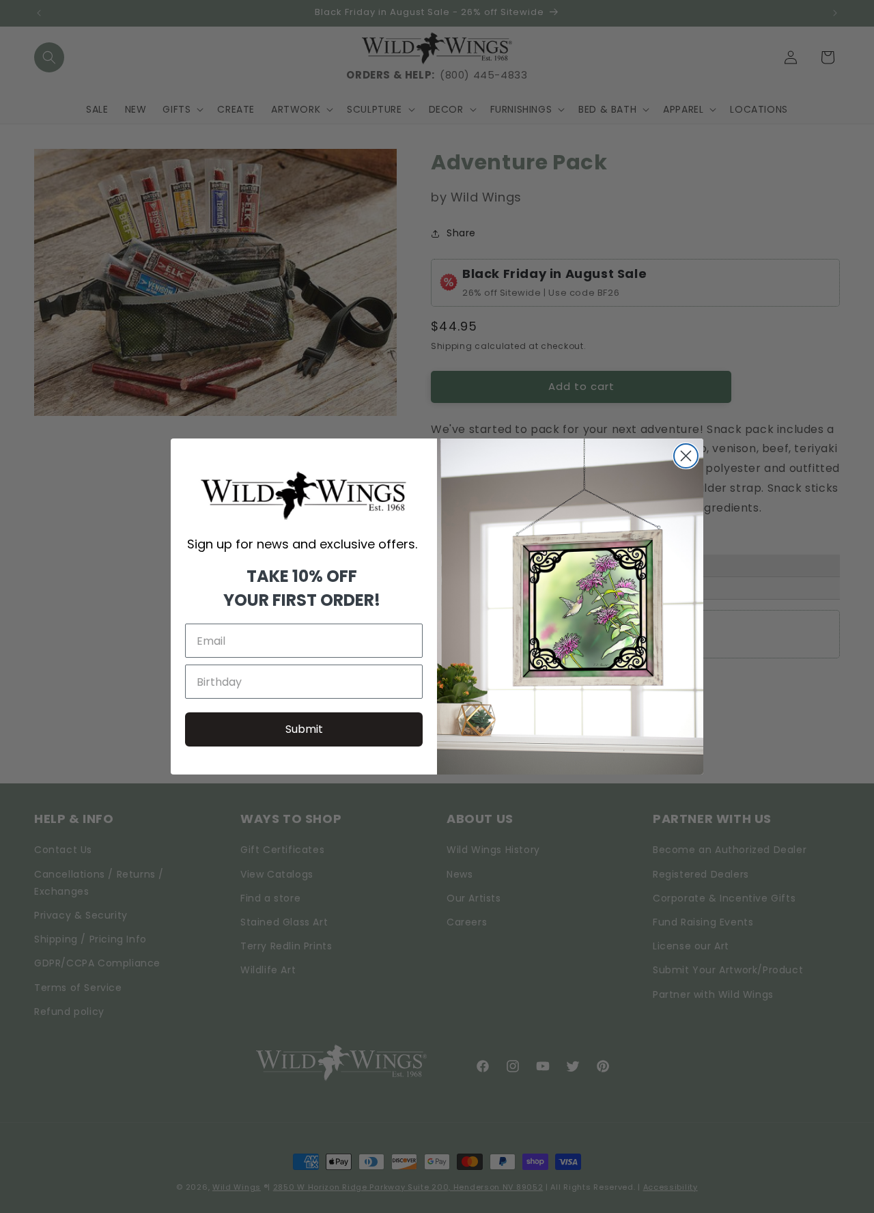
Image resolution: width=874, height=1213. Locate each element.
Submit (304, 729)
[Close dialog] (686, 456)
